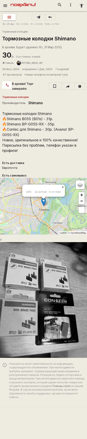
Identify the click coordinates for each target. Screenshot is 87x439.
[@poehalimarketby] (38, 17)
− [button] (81, 201)
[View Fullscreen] (82, 210)
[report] (80, 86)
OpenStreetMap (78, 232)
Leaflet (63, 232)
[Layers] (80, 184)
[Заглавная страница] (23, 3)
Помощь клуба (61, 386)
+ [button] (81, 194)
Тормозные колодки (15, 31)
